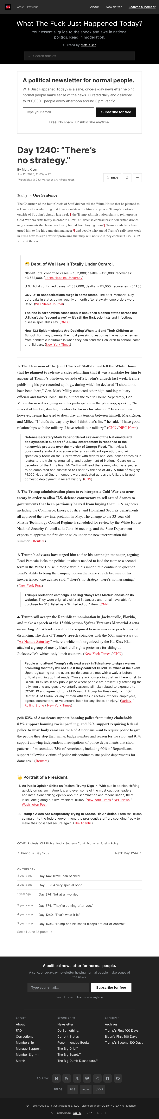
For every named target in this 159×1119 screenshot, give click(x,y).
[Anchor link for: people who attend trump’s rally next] (23, 663)
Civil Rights (47, 843)
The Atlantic (83, 823)
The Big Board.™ (69, 1054)
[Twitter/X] (77, 1078)
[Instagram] (97, 1078)
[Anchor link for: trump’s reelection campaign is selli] (23, 595)
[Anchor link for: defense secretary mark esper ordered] (23, 437)
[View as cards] (127, 177)
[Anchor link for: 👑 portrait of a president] (15, 777)
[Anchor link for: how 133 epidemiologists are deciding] (23, 330)
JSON (99, 1089)
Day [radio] (89, 1112)
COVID (21, 843)
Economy (92, 843)
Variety (126, 701)
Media (60, 843)
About (94, 7)
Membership (25, 1042)
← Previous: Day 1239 (33, 853)
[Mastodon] (87, 1078)
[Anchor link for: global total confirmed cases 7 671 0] (23, 273)
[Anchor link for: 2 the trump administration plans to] (15, 491)
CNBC (65, 322)
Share (114, 177)
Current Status (68, 1036)
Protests (33, 843)
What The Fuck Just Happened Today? (79, 23)
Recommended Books (73, 1042)
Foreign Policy (109, 843)
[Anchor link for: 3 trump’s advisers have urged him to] (15, 555)
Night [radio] (102, 1112)
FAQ (19, 1030)
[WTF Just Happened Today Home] (7, 7)
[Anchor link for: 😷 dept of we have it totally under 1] (23, 264)
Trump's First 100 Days (121, 1030)
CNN (112, 427)
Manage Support (28, 1048)
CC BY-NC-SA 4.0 (112, 1105)
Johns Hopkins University (63, 278)
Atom (85, 1089)
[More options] (137, 177)
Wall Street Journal (49, 304)
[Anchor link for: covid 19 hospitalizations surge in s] (23, 294)
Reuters (39, 540)
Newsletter (114, 7)
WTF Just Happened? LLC (63, 1105)
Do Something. (68, 1030)
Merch (20, 1061)
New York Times (58, 344)
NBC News (128, 427)
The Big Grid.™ (67, 1048)
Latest (20, 7)
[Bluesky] (56, 1078)
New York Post (30, 585)
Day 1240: (56, 155)
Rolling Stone (34, 705)
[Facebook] (107, 1078)
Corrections (24, 1036)
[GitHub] (118, 1078)
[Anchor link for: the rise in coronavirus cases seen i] (23, 312)
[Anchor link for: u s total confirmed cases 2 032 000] (23, 286)
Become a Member (142, 7)
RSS (72, 1089)
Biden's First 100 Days (121, 1036)
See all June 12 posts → (34, 932)
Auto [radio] (77, 1112)
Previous (32, 7)
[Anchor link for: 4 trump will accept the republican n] (15, 617)
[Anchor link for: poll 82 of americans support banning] (15, 718)
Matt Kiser (88, 45)
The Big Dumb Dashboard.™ (77, 1061)
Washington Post (34, 804)
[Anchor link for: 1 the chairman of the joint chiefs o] (15, 366)
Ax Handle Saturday (34, 641)
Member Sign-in (27, 1054)
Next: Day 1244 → (128, 853)
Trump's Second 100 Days (124, 1042)
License (131, 1105)
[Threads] (66, 1078)
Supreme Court (75, 843)
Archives (111, 1024)
